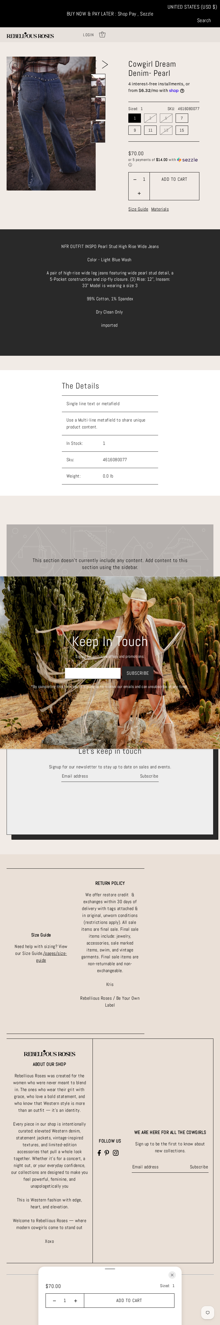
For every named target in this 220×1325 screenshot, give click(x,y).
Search (204, 20)
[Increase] (139, 193)
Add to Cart (174, 179)
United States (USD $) (192, 6)
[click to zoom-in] (15, 65)
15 (182, 130)
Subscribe (149, 776)
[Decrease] (135, 179)
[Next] (105, 64)
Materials (160, 209)
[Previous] (93, 64)
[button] (163, 162)
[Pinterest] (107, 1152)
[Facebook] (99, 1152)
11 (150, 130)
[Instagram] (116, 1152)
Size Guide (138, 209)
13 (166, 130)
